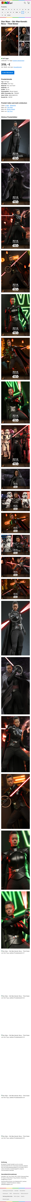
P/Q (17, 12)
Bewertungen (6, 1199)
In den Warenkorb (7, 72)
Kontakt (16, 1190)
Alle (3, 9)
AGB (11, 1193)
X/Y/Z (8, 15)
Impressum (5, 1193)
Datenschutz (16, 1193)
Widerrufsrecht (24, 1193)
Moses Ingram (11, 109)
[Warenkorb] (28, 2)
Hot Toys (9, 111)
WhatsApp (13, 105)
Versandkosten (17, 67)
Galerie (22, 1196)
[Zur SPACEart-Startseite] (7, 2)
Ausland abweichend (18, 60)
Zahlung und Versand (8, 1190)
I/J (28, 9)
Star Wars (10, 107)
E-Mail (7, 105)
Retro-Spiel (16, 1196)
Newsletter (22, 1190)
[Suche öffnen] (24, 2)
